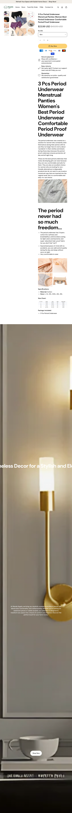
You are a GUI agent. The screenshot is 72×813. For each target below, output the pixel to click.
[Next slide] (33, 23)
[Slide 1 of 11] (6, 14)
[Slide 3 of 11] (6, 25)
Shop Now (36, 753)
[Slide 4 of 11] (6, 31)
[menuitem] (17, 7)
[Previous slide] (11, 23)
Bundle (40, 31)
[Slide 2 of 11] (6, 19)
